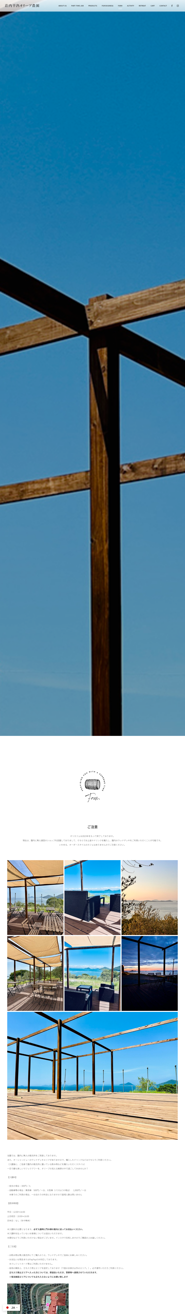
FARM (120, 5)
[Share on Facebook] (172, 6)
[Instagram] (178, 6)
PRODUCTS (92, 5)
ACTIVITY (130, 5)
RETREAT (142, 5)
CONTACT (163, 5)
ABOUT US (63, 5)
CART (153, 5)
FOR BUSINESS (107, 5)
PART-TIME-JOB (77, 5)
